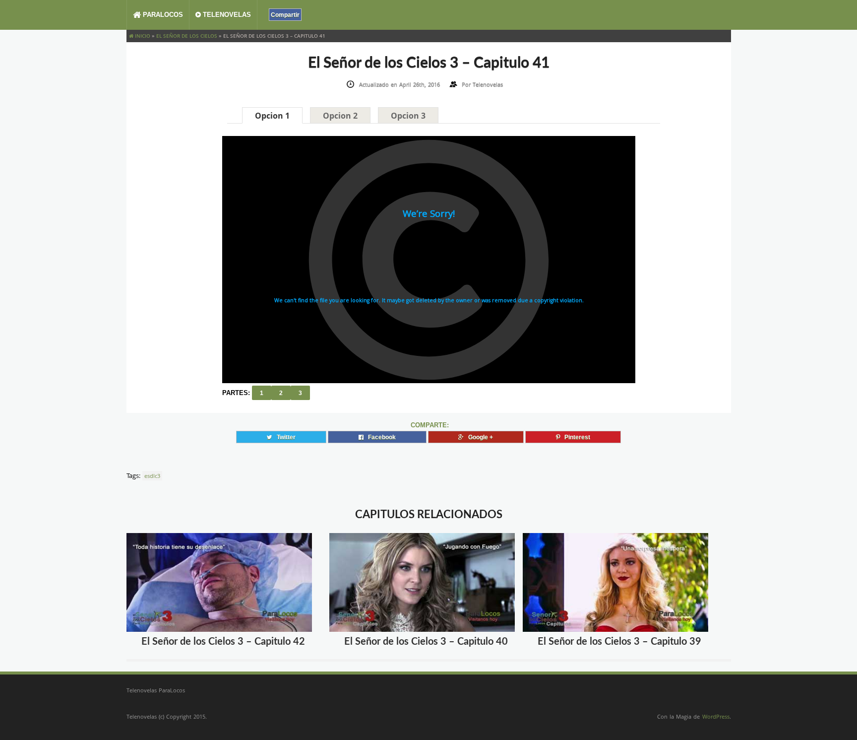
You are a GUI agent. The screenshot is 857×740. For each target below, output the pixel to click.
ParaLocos (162, 14)
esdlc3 (152, 475)
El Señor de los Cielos (186, 35)
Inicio (141, 35)
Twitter (284, 437)
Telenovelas (226, 14)
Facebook (380, 437)
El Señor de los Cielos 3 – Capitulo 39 (619, 642)
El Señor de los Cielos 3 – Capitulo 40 (426, 642)
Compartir (285, 14)
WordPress (716, 716)
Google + (478, 437)
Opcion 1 (272, 115)
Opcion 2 (340, 115)
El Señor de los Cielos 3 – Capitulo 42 (223, 642)
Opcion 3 (408, 115)
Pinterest (575, 437)
